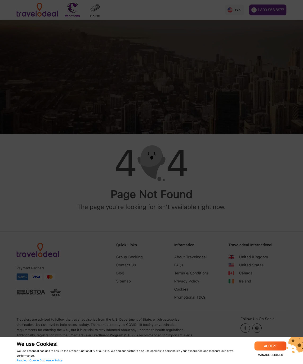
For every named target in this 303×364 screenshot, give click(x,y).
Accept (270, 346)
